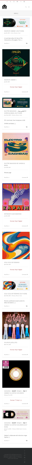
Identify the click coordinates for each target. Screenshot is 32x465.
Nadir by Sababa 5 (10, 80)
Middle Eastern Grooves (21, 429)
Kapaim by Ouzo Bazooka (12, 214)
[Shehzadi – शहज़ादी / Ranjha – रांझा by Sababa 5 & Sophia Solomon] (16, 374)
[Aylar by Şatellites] (16, 325)
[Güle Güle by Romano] (16, 245)
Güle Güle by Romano (11, 262)
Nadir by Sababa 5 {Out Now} (14, 31)
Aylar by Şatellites (10, 342)
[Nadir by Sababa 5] (16, 63)
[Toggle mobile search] (26, 7)
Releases (16, 33)
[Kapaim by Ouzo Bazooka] (16, 197)
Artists (12, 33)
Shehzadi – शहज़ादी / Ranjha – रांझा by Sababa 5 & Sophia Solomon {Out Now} (15, 425)
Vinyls (19, 33)
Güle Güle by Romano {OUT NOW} (15, 294)
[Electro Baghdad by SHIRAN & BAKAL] (16, 146)
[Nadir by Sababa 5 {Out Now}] (16, 23)
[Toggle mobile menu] (29, 7)
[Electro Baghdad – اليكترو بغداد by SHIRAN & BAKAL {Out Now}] (16, 103)
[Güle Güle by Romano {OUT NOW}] (16, 285)
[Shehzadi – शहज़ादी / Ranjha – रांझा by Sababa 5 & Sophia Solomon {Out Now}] (16, 414)
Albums (17, 115)
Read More (6, 43)
